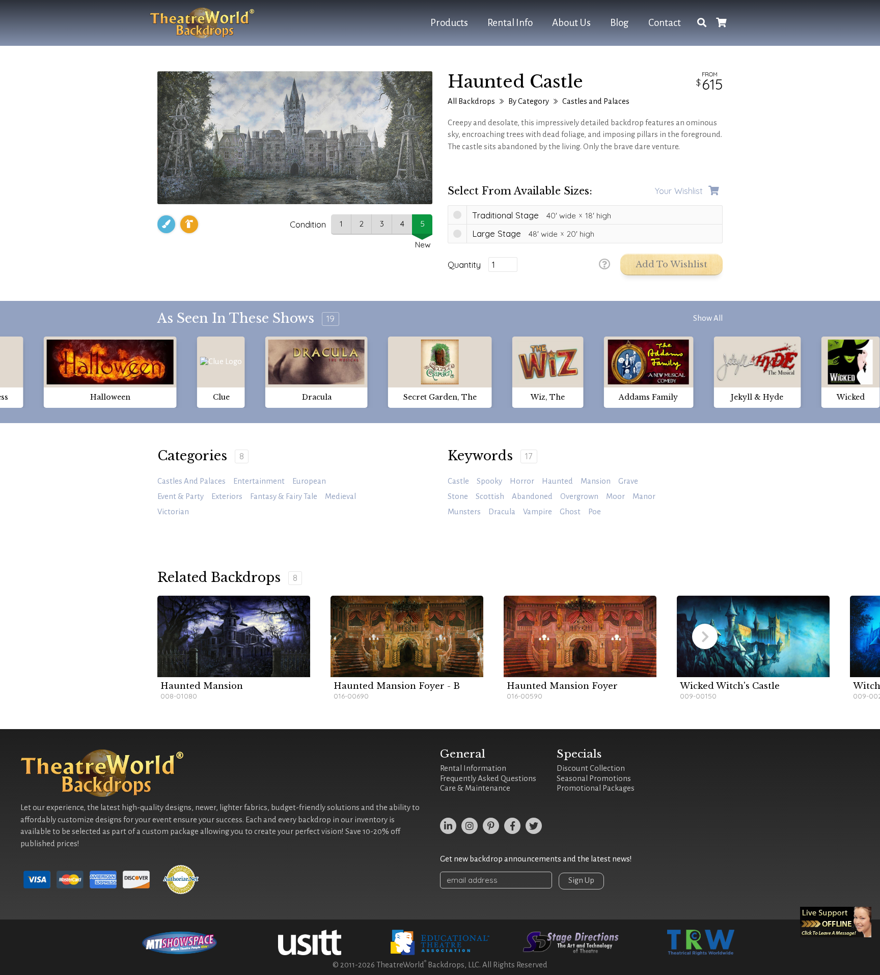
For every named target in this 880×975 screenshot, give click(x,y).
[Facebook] (512, 826)
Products (449, 22)
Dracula (501, 512)
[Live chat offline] (835, 922)
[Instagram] (469, 826)
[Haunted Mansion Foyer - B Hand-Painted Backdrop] (407, 636)
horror (522, 481)
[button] (705, 636)
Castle (458, 481)
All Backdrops (471, 101)
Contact (664, 22)
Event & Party (180, 496)
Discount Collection (591, 768)
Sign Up (581, 880)
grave (628, 481)
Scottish (490, 496)
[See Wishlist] (721, 23)
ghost (570, 512)
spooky (489, 481)
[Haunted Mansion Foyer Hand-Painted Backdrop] (580, 636)
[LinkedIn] (448, 826)
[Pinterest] (491, 826)
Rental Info (510, 22)
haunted (557, 481)
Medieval (340, 496)
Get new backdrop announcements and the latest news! (536, 859)
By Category (528, 101)
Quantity (464, 265)
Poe (594, 512)
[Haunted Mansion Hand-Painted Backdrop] (233, 636)
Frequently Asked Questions (488, 778)
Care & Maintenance (475, 788)
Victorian (173, 512)
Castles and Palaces (595, 101)
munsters (464, 512)
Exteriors (226, 496)
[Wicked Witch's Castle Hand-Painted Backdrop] (753, 636)
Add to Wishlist (671, 264)
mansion (596, 481)
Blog (619, 22)
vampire (537, 512)
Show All (708, 318)
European (309, 481)
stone (458, 496)
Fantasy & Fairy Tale (283, 496)
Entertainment (259, 481)
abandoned (532, 496)
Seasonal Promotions (594, 778)
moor (615, 496)
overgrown (579, 496)
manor (643, 496)
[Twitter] (534, 826)
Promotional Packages (596, 788)
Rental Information (473, 768)
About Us (571, 22)
